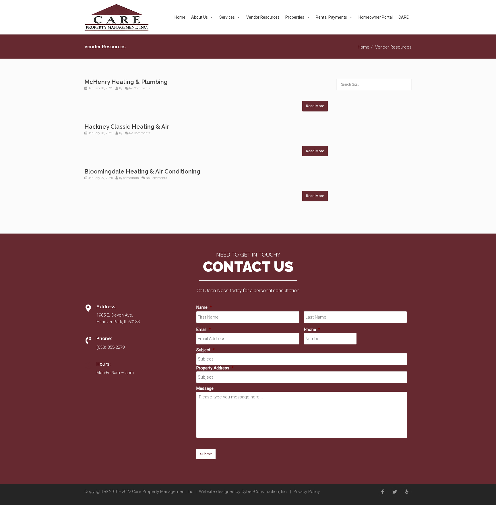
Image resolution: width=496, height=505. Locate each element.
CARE (403, 17)
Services (227, 17)
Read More (315, 106)
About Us (199, 17)
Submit (206, 454)
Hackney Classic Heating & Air (126, 126)
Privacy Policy (306, 491)
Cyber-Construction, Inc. (264, 491)
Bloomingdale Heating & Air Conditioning (142, 171)
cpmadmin (131, 178)
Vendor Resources (263, 17)
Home (180, 17)
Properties (294, 17)
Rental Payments (331, 17)
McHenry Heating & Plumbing (126, 81)
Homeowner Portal (376, 17)
